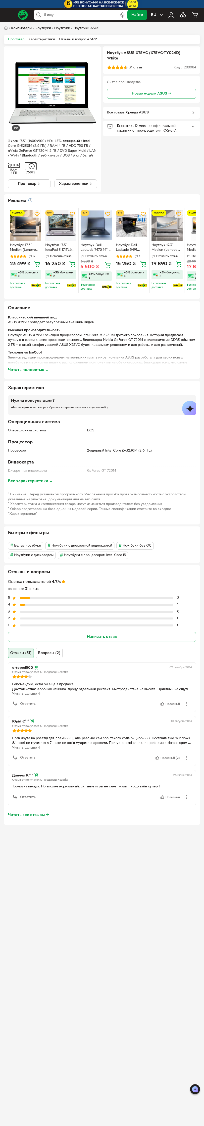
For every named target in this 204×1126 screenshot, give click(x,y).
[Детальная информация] (30, 200)
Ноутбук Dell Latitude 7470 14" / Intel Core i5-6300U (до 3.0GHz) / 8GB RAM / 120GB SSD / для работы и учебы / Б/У (96, 248)
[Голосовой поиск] (122, 15)
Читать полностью (28, 370)
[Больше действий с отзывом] (187, 704)
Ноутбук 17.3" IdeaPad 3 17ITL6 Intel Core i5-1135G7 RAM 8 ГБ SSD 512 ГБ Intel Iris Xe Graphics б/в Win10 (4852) (60, 248)
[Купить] (37, 264)
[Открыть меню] (9, 15)
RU (153, 15)
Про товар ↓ (29, 184)
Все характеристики (30, 481)
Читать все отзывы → (28, 815)
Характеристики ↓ (76, 184)
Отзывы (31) (21, 653)
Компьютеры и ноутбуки (31, 28)
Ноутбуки (62, 28)
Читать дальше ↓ (26, 693)
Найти (137, 15)
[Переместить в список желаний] (37, 214)
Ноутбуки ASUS (86, 28)
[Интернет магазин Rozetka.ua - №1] (23, 15)
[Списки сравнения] (183, 15)
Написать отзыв (102, 637)
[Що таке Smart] (36, 285)
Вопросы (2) (49, 653)
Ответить (28, 704)
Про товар (16, 39)
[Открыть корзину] (195, 15)
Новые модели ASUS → (151, 93)
